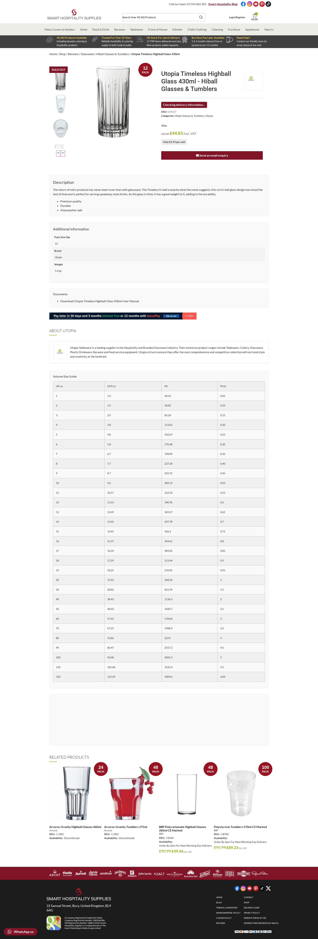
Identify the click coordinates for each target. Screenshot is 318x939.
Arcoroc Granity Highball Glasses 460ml (75, 827)
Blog (219, 902)
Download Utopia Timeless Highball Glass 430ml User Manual (99, 301)
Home (53, 54)
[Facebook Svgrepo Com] (243, 4)
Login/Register (237, 17)
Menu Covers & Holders (60, 29)
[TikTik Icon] (268, 4)
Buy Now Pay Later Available (208, 37)
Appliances (252, 29)
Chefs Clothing (197, 29)
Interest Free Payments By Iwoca (261, 923)
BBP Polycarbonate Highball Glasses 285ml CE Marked (182, 828)
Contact (248, 897)
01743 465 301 (196, 4)
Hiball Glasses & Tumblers (112, 54)
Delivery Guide (251, 907)
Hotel (83, 29)
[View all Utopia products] (253, 81)
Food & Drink (100, 29)
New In (268, 29)
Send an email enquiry (213, 155)
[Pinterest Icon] (262, 4)
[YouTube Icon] (256, 4)
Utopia (209, 115)
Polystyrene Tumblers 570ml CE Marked (240, 827)
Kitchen (177, 29)
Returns (220, 923)
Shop (62, 54)
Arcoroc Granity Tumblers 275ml (125, 827)
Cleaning (217, 29)
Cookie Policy (224, 918)
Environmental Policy (228, 913)
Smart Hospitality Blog (222, 4)
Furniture (234, 29)
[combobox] (163, 17)
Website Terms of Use (255, 918)
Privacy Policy (252, 913)
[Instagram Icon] (249, 4)
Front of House (157, 29)
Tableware (136, 29)
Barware (119, 29)
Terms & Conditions (226, 907)
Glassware (87, 54)
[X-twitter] (268, 888)
